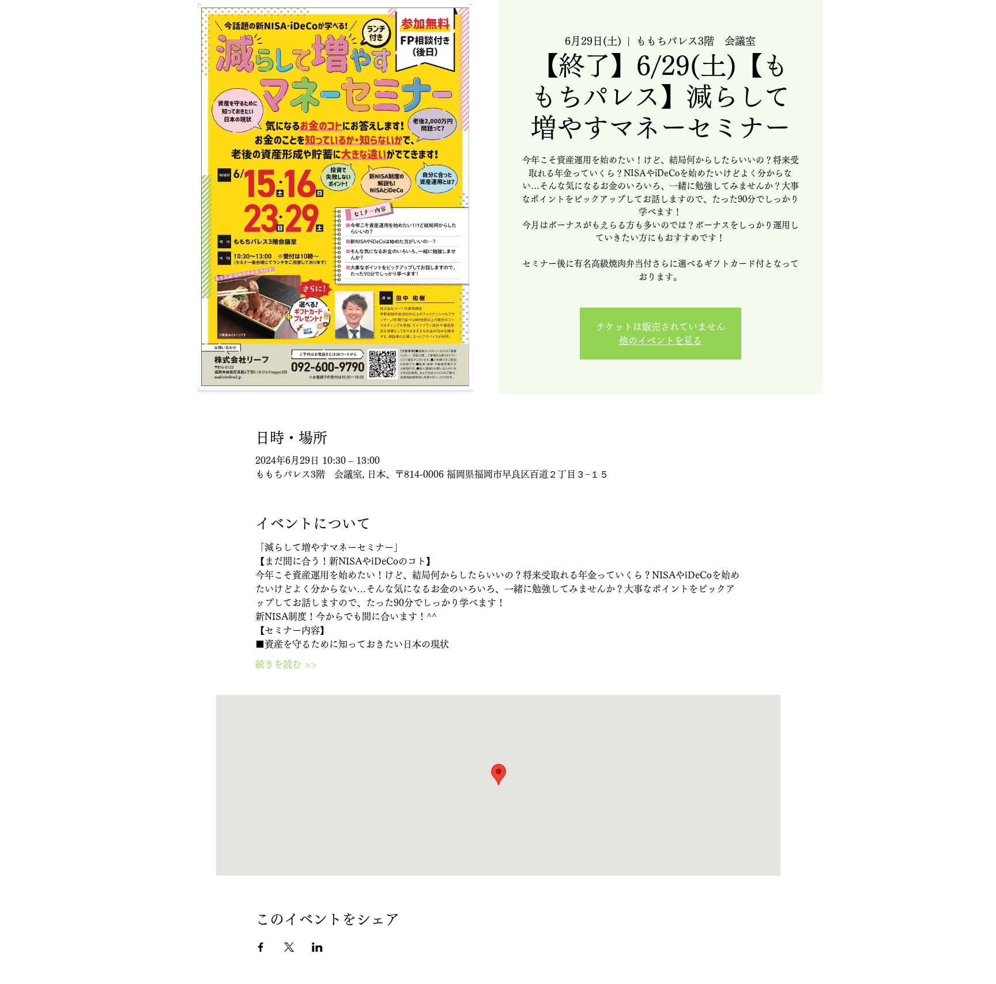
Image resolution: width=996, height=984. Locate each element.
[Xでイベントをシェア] (289, 947)
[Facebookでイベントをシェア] (260, 947)
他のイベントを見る (660, 340)
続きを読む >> (286, 664)
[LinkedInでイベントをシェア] (317, 947)
